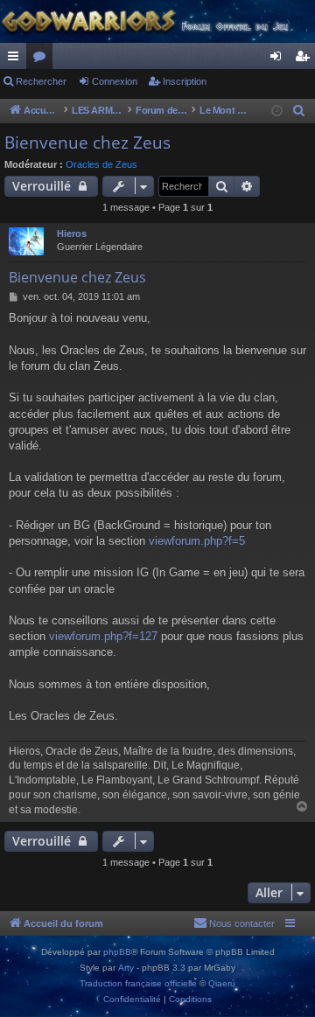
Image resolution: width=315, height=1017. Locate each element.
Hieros (72, 233)
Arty (126, 967)
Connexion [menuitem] (279, 59)
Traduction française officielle (138, 983)
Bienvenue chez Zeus (87, 142)
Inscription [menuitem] (305, 59)
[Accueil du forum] (157, 21)
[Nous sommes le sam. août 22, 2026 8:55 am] (277, 111)
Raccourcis (16, 59)
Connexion (114, 81)
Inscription (184, 81)
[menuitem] (299, 111)
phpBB (117, 952)
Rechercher (41, 81)
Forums (42, 59)
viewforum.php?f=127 (103, 636)
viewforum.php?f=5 (197, 540)
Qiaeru (221, 983)
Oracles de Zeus (101, 164)
